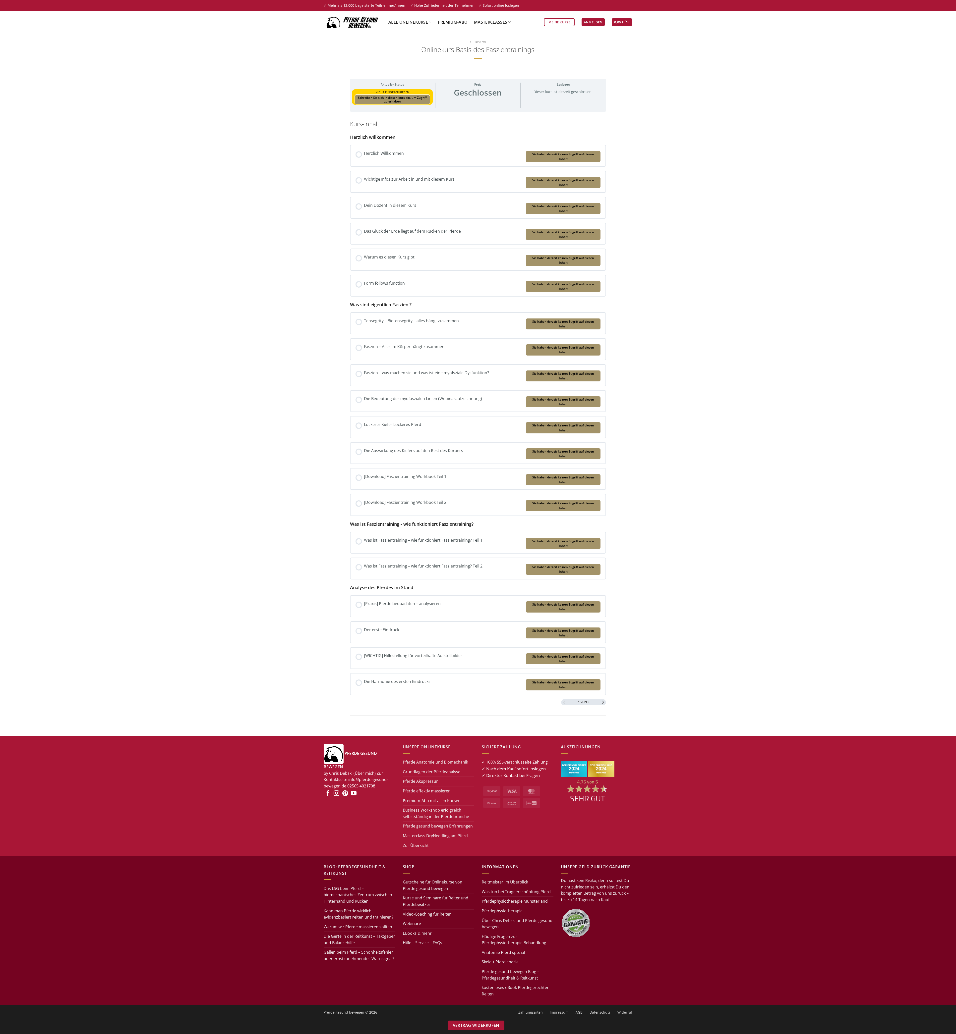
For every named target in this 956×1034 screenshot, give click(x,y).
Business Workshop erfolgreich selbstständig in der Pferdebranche (436, 813)
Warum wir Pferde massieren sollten (358, 927)
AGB (579, 1012)
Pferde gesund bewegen (344, 1012)
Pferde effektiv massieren (427, 791)
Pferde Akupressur (420, 781)
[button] (593, 22)
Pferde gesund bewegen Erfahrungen (438, 826)
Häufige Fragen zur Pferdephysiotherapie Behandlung (514, 940)
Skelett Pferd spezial (501, 962)
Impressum (559, 1012)
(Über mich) (365, 773)
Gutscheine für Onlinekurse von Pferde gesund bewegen (432, 885)
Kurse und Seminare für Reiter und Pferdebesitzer (435, 901)
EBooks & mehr (417, 933)
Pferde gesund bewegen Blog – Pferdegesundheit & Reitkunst (510, 975)
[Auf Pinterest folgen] (345, 793)
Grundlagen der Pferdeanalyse (431, 772)
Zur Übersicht (416, 845)
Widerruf (624, 1012)
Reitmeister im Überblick (505, 882)
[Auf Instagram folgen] (336, 793)
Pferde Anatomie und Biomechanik (435, 762)
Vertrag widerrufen (476, 1025)
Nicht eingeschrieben (392, 92)
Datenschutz (600, 1012)
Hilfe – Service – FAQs (422, 942)
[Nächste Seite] (602, 702)
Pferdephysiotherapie (502, 911)
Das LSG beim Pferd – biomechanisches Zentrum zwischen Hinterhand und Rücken (358, 895)
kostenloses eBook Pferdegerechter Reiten (515, 991)
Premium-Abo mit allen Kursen (432, 800)
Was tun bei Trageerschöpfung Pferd (516, 891)
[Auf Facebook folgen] (328, 793)
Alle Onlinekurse (408, 22)
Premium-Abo (453, 22)
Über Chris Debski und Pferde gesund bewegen (517, 924)
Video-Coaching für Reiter (427, 914)
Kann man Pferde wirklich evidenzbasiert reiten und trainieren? (358, 914)
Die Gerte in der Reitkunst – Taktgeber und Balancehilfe (359, 939)
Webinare (412, 923)
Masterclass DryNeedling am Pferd (435, 835)
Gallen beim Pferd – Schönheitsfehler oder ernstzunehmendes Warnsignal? (359, 956)
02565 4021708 (361, 786)
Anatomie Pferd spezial (503, 952)
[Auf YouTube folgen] (354, 793)
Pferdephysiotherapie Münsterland (515, 901)
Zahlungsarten (530, 1012)
